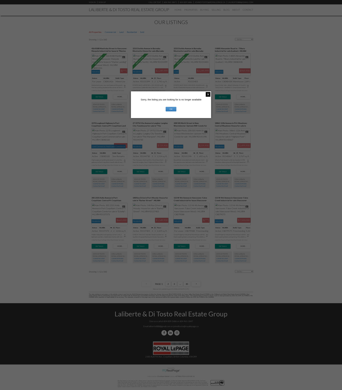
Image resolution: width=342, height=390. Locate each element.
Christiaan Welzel (163, 376)
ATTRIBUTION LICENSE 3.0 (185, 376)
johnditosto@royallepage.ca (186, 326)
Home (178, 9)
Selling (216, 9)
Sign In (92, 2)
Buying (204, 9)
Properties (190, 9)
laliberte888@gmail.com (240, 2)
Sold (142, 32)
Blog (226, 9)
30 (187, 284)
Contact (248, 9)
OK (171, 109)
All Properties (95, 32)
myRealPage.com (171, 371)
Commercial (110, 32)
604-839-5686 (186, 2)
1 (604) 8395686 (117, 109)
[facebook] (164, 333)
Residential (132, 32)
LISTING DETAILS (99, 96)
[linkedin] (171, 333)
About (236, 9)
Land (121, 32)
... (180, 284)
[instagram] (177, 333)
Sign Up (102, 2)
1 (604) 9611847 (99, 109)
